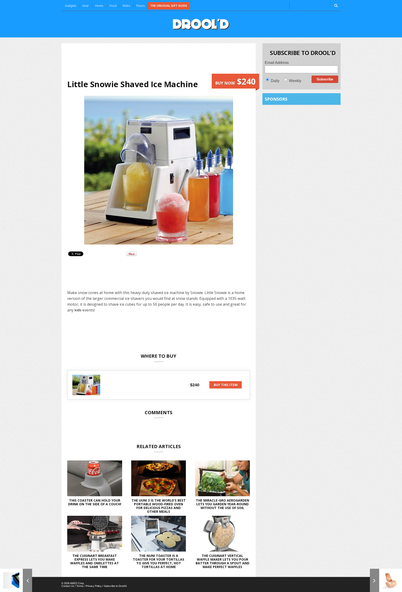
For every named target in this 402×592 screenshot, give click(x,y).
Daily (275, 81)
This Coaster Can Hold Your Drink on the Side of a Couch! (94, 502)
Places (140, 6)
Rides (126, 6)
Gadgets (70, 6)
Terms (80, 586)
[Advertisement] (158, 61)
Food (113, 6)
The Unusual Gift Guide (168, 6)
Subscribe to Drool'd (115, 586)
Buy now (235, 81)
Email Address (277, 63)
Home (99, 6)
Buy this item (226, 385)
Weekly (295, 81)
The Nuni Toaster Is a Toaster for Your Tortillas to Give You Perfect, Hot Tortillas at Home (158, 561)
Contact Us (67, 586)
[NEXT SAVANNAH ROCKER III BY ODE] (386, 580)
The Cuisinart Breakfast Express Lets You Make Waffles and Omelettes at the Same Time (94, 561)
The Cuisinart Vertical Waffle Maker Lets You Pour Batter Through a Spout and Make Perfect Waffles (222, 561)
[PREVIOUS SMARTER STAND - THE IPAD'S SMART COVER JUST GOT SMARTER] (16, 580)
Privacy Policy (94, 586)
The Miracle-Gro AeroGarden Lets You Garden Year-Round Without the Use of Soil (222, 504)
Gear (85, 6)
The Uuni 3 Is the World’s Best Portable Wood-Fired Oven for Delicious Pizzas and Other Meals (158, 506)
